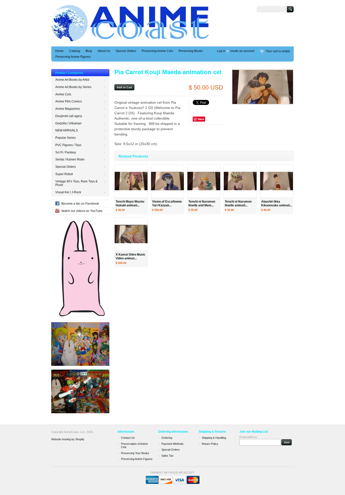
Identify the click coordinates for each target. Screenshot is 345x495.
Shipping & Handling (214, 437)
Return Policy (210, 443)
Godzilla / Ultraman (68, 123)
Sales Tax (167, 455)
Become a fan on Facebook (80, 203)
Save (201, 119)
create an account (242, 51)
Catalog (74, 51)
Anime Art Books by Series (73, 87)
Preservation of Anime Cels (134, 445)
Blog (89, 51)
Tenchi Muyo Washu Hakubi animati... (130, 203)
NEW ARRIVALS (66, 130)
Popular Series (65, 138)
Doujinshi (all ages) (68, 116)
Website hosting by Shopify (67, 439)
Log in (221, 51)
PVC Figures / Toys (68, 145)
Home (59, 51)
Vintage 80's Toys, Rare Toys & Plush (76, 183)
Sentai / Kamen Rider (70, 159)
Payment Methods (172, 443)
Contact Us (128, 437)
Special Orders (126, 51)
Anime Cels (63, 94)
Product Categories (69, 73)
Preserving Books (191, 51)
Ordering (166, 437)
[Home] (130, 39)
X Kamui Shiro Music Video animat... (130, 256)
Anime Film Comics (68, 101)
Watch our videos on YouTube (82, 211)
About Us (103, 51)
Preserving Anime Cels (157, 51)
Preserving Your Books (135, 453)
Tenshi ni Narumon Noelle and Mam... (201, 203)
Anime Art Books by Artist (72, 79)
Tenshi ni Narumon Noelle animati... (238, 203)
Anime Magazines (67, 109)
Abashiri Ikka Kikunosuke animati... (276, 203)
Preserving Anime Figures (73, 57)
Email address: (248, 436)
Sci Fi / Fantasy (65, 152)
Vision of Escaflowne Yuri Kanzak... (167, 203)
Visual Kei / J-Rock (68, 192)
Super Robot (64, 174)
